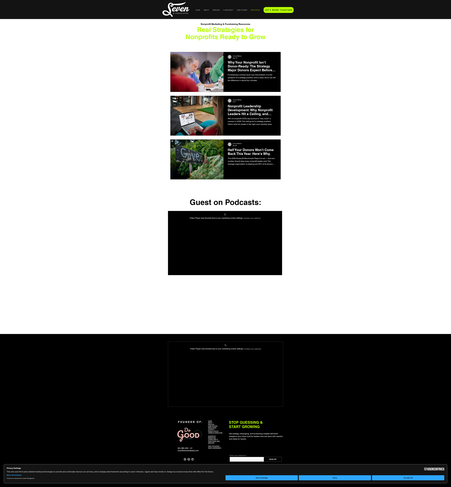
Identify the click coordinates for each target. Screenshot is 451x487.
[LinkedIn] (192, 459)
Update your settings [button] (252, 218)
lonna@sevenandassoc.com (188, 450)
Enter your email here (238, 455)
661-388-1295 (183, 448)
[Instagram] (185, 459)
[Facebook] (188, 459)
